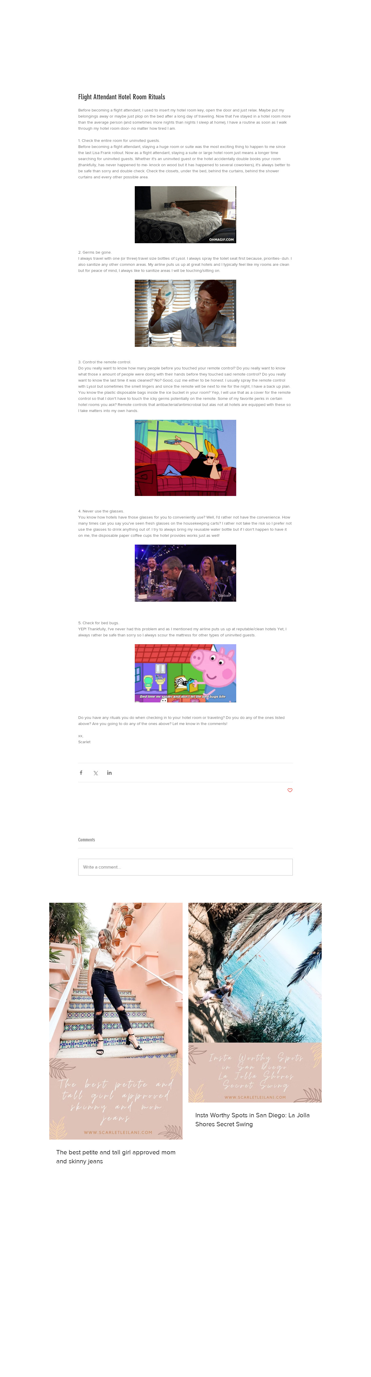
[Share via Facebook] (81, 772)
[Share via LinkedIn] (109, 772)
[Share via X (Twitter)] (95, 772)
